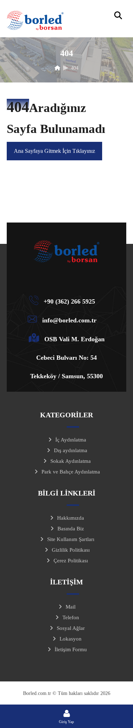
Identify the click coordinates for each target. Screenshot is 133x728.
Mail (71, 607)
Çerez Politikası (71, 560)
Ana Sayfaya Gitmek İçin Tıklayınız (54, 151)
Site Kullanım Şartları (70, 539)
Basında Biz (70, 528)
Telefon (70, 617)
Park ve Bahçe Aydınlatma (70, 472)
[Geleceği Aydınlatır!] (35, 20)
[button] (118, 15)
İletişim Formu (71, 649)
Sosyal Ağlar (71, 628)
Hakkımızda (70, 518)
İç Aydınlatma (70, 440)
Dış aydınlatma (70, 450)
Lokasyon (71, 639)
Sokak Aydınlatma (70, 461)
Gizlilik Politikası (71, 550)
